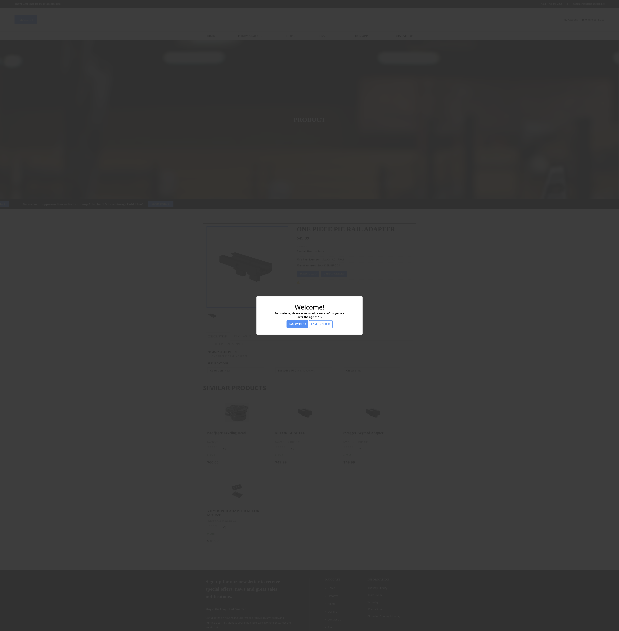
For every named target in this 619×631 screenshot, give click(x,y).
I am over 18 (297, 324)
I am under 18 (320, 324)
